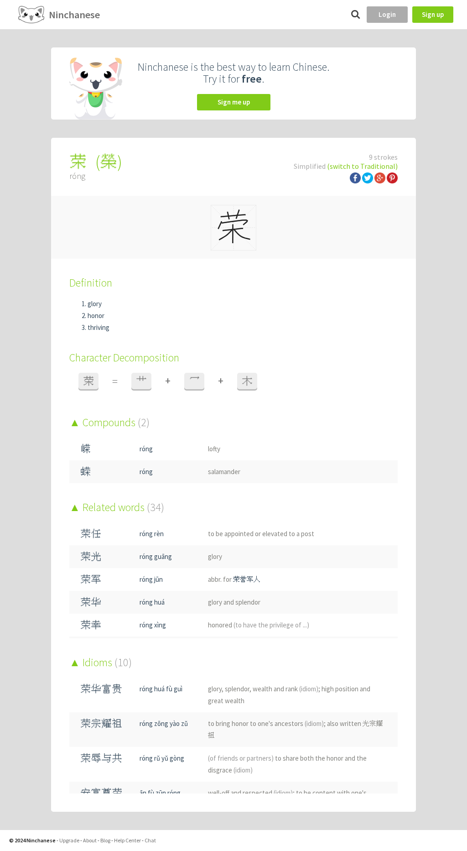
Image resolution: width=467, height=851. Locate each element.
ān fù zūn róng (160, 792)
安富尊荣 (101, 793)
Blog (105, 840)
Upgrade (69, 840)
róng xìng (153, 625)
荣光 (90, 556)
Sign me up (234, 102)
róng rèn (152, 533)
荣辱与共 (101, 758)
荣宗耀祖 (101, 723)
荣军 (90, 579)
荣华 (90, 602)
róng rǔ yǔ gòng (162, 758)
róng (146, 448)
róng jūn (151, 579)
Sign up (433, 14)
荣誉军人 (246, 579)
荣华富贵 (101, 689)
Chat (150, 840)
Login (387, 14)
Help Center (127, 840)
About (90, 840)
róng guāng (156, 556)
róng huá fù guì (161, 688)
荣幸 (90, 625)
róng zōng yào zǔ (164, 723)
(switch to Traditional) (362, 166)
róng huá (152, 602)
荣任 (90, 533)
